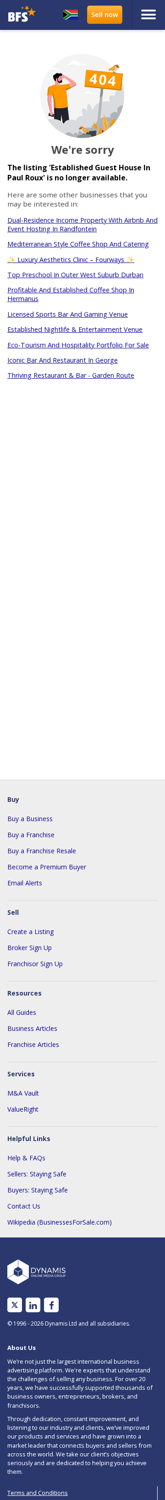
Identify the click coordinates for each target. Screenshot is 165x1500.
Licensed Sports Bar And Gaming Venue (67, 314)
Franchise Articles (33, 1044)
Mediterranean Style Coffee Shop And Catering (78, 244)
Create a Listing (30, 931)
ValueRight (22, 1109)
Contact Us (23, 1206)
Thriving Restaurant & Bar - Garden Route (70, 375)
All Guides (21, 1012)
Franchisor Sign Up (35, 963)
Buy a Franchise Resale (41, 850)
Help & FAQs (26, 1157)
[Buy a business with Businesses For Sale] (22, 15)
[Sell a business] (104, 15)
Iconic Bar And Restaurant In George (62, 360)
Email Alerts (24, 883)
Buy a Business (30, 818)
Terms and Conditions (37, 1493)
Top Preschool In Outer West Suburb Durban (75, 274)
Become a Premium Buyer (46, 866)
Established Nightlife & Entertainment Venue (75, 329)
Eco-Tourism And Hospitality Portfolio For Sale (78, 345)
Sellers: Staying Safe (36, 1174)
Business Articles (32, 1028)
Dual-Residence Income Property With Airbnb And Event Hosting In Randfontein (82, 224)
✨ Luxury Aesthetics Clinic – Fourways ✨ (70, 259)
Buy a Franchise (31, 834)
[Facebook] (51, 1305)
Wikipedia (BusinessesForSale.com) (59, 1222)
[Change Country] (70, 14)
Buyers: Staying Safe (37, 1190)
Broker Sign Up (29, 947)
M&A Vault (23, 1093)
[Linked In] (33, 1305)
